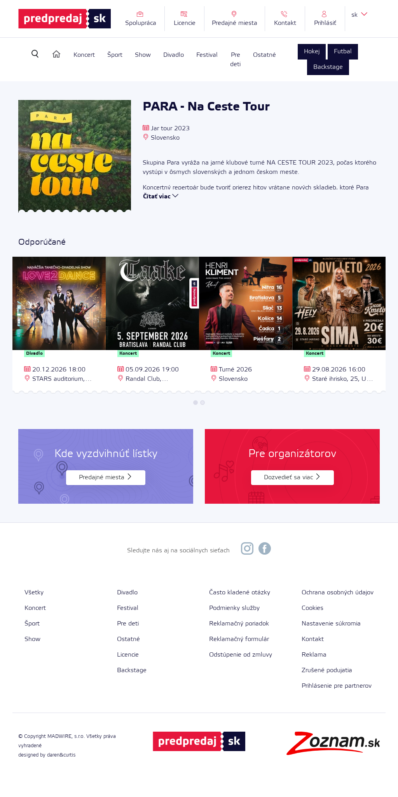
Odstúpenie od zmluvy (240, 655)
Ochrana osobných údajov (338, 593)
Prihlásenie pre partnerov (337, 686)
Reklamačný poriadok (239, 624)
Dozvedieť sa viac (289, 477)
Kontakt (313, 639)
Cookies (312, 608)
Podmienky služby (234, 608)
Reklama (314, 655)
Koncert (84, 55)
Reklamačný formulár (239, 639)
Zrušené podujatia (327, 670)
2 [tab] (202, 402)
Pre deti (235, 60)
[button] (325, 18)
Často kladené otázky (239, 593)
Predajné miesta (102, 477)
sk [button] (355, 15)
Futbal (343, 51)
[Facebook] (264, 550)
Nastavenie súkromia (331, 624)
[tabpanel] (59, 326)
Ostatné (264, 55)
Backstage (328, 67)
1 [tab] (195, 402)
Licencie (128, 655)
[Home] (56, 54)
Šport (114, 55)
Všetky (34, 593)
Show (143, 55)
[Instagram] (247, 550)
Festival (207, 55)
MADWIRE (59, 736)
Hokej (311, 51)
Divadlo (173, 55)
